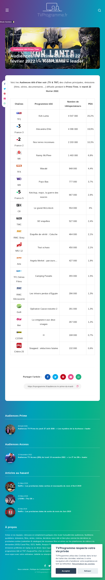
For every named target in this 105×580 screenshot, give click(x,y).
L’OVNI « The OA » (26, 499)
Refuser (87, 571)
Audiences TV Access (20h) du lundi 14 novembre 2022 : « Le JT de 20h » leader (52, 457)
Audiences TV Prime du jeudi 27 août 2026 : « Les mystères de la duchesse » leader (54, 429)
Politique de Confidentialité (40, 569)
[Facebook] (45, 565)
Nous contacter (23, 569)
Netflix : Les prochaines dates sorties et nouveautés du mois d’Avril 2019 (49, 486)
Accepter (66, 571)
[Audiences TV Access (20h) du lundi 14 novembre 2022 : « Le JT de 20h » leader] (10, 458)
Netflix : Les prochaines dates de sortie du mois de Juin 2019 (44, 511)
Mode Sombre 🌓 (7, 22)
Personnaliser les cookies (83, 564)
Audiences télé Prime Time (26, 49)
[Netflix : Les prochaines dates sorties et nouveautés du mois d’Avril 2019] (10, 487)
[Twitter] (49, 565)
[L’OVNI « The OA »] (10, 499)
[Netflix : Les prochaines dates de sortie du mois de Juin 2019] (10, 512)
